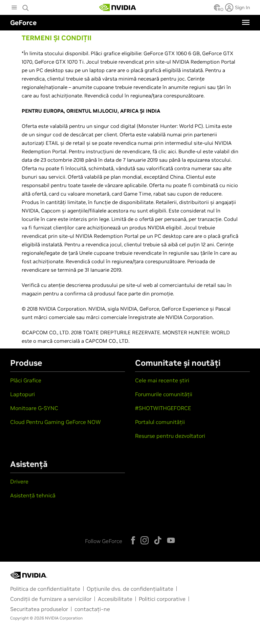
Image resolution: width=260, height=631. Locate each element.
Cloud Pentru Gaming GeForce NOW (55, 422)
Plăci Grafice (25, 380)
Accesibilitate (115, 598)
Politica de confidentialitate (45, 588)
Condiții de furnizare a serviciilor (50, 598)
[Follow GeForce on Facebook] (133, 540)
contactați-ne (92, 609)
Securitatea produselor (39, 609)
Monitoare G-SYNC (34, 408)
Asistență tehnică (33, 495)
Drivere (19, 481)
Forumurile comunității (163, 394)
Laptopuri (22, 394)
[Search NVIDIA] (26, 6)
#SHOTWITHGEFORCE (163, 408)
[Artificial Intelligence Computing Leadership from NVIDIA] (117, 7)
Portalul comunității (160, 422)
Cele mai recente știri (162, 380)
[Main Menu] (14, 8)
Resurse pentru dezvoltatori (170, 435)
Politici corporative (162, 598)
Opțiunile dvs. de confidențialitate (130, 588)
